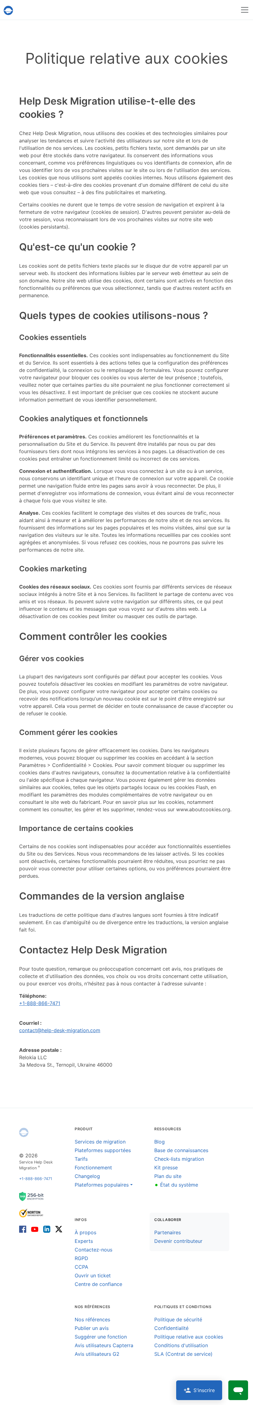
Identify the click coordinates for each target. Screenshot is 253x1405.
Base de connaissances (181, 1150)
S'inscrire (204, 1390)
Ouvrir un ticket (93, 1275)
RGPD (81, 1258)
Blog (159, 1142)
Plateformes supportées (103, 1150)
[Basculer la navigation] (244, 9)
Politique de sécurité (178, 1319)
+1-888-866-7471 (39, 1003)
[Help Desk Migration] (23, 1132)
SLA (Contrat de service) (183, 1354)
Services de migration (100, 1142)
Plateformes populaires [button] (102, 1185)
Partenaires (167, 1232)
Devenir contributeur (178, 1241)
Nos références (92, 1319)
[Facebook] (24, 1229)
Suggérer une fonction (101, 1337)
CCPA (81, 1267)
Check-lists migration (179, 1159)
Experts (84, 1241)
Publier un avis (92, 1328)
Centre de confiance (98, 1284)
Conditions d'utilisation (181, 1345)
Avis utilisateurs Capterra (104, 1345)
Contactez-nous (93, 1250)
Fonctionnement (93, 1167)
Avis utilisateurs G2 (97, 1354)
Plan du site (167, 1176)
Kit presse (166, 1167)
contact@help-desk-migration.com (59, 1030)
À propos (85, 1232)
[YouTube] (35, 1229)
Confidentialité (171, 1328)
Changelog (87, 1176)
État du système (176, 1185)
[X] (57, 1229)
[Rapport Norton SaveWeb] (31, 1212)
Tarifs (81, 1159)
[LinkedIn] (47, 1229)
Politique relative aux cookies (188, 1337)
